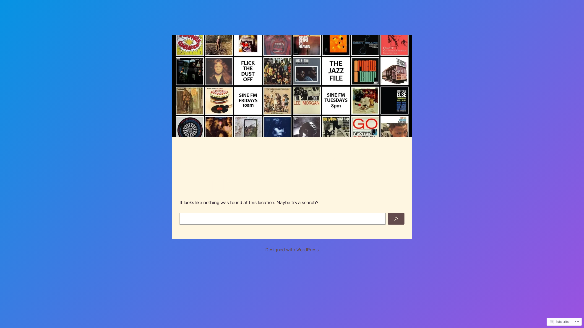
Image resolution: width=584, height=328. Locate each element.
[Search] (396, 219)
